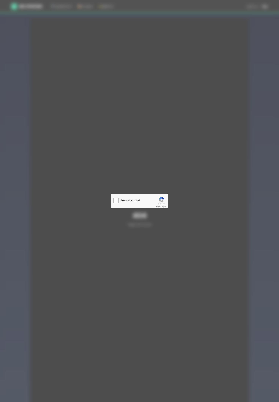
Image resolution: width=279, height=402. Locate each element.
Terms (163, 206)
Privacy (158, 206)
